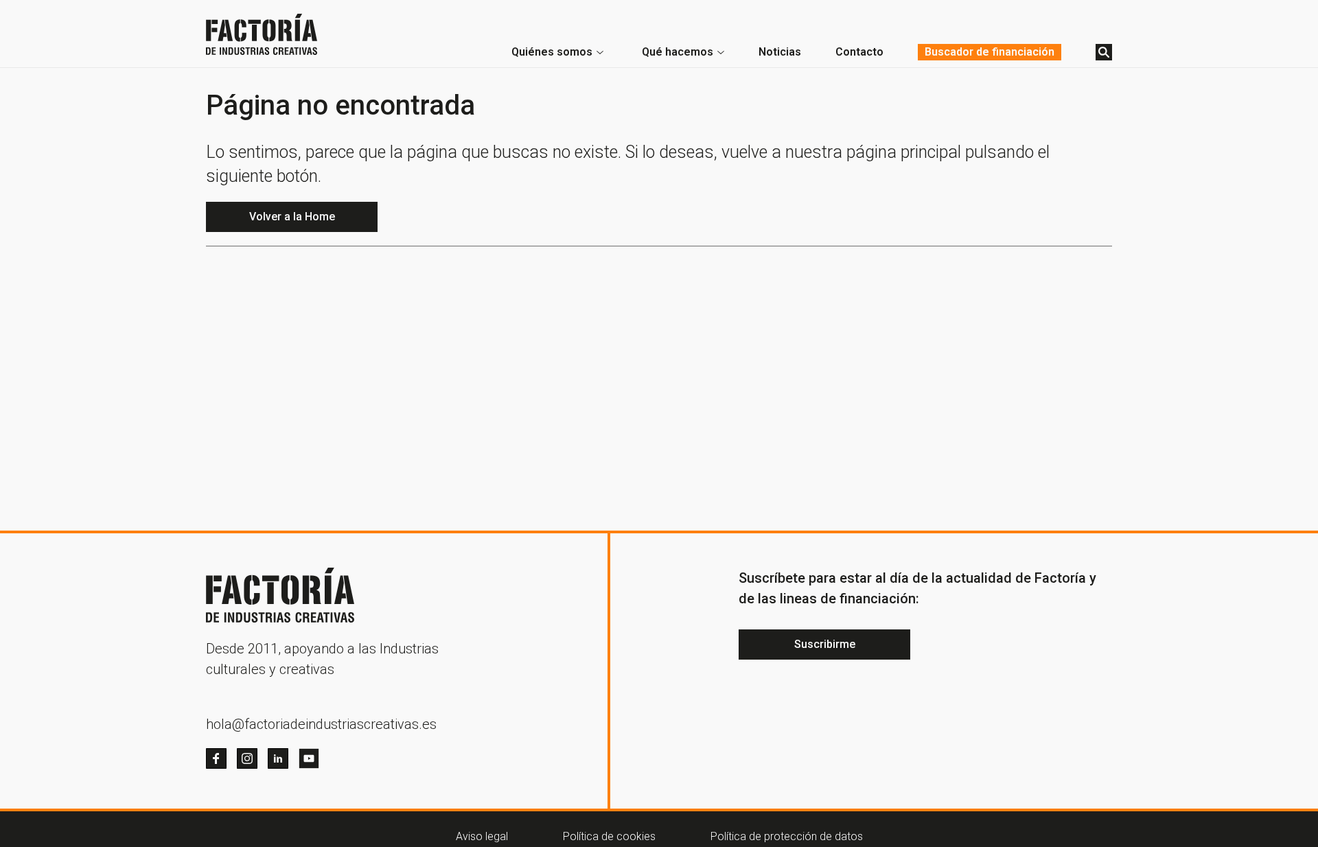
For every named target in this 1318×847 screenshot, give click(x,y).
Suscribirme (824, 644)
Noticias (780, 51)
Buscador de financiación (989, 51)
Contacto (859, 51)
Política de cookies (609, 836)
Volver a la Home (292, 216)
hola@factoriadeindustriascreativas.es (321, 724)
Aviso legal (482, 836)
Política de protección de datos (786, 836)
